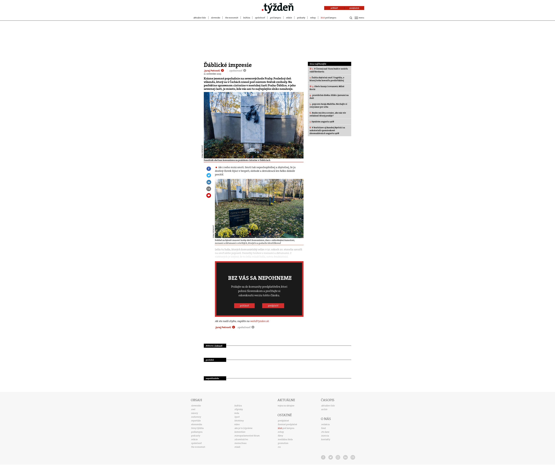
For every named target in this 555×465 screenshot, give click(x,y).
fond (323, 428)
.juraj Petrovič (212, 70)
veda (236, 413)
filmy (280, 435)
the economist (231, 17)
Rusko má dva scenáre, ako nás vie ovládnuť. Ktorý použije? (328, 114)
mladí (237, 446)
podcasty (301, 17)
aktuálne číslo (200, 17)
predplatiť (273, 305)
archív (324, 409)
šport (237, 416)
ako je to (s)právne (243, 428)
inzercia (325, 435)
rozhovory (196, 416)
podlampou (196, 431)
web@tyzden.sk (259, 321)
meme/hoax (241, 443)
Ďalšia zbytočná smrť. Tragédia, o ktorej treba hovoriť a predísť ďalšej (327, 79)
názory (194, 413)
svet (193, 409)
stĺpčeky (239, 409)
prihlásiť (244, 305)
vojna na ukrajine (286, 405)
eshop (313, 17)
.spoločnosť (236, 70)
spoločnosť (260, 17)
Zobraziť (218, 345)
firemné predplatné (287, 424)
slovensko (215, 17)
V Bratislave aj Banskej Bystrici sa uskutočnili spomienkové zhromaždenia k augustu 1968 (327, 130)
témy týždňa (197, 428)
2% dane (325, 431)
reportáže (196, 420)
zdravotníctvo (241, 439)
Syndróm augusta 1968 (322, 121)
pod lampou (275, 17)
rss (279, 446)
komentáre (240, 431)
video (237, 424)
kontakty (325, 439)
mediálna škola (285, 439)
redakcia (325, 424)
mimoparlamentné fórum (247, 435)
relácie (289, 17)
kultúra (246, 17)
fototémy (239, 420)
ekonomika (196, 424)
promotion (283, 443)
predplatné (283, 420)
